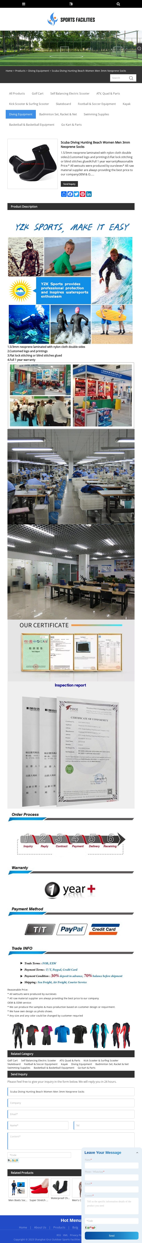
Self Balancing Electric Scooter (38, 1060)
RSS (59, 1235)
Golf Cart (12, 1060)
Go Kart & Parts (86, 1067)
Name (88, 1160)
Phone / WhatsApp (94, 1171)
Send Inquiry (69, 183)
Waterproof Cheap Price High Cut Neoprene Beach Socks (61, 1198)
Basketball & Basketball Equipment (54, 1067)
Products (20, 70)
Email (88, 1183)
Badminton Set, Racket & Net (112, 1064)
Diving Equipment (38, 70)
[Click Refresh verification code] (13, 1160)
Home (23, 1227)
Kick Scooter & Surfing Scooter (101, 1060)
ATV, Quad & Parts (70, 1060)
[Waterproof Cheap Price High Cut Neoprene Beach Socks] (60, 1186)
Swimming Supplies (18, 1067)
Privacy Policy (77, 1235)
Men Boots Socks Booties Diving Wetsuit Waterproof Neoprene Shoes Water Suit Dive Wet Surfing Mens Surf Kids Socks (18, 1200)
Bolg (75, 1227)
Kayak (64, 1064)
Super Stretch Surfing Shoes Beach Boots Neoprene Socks (40, 1200)
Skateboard (14, 1064)
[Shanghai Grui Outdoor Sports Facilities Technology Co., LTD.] (71, 19)
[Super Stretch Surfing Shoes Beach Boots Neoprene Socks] (39, 1187)
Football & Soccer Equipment (40, 1064)
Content (89, 1195)
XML (65, 1235)
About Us (40, 1227)
